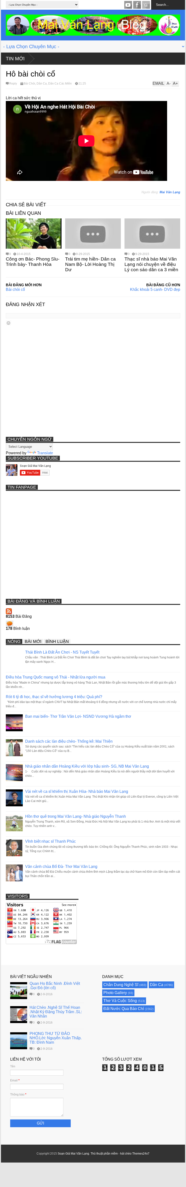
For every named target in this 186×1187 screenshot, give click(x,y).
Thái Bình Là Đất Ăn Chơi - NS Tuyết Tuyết (62, 652)
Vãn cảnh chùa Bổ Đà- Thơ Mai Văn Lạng (61, 866)
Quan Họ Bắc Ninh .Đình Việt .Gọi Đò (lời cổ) (55, 985)
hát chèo (126, 1153)
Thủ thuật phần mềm (104, 1153)
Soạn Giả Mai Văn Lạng (73, 1153)
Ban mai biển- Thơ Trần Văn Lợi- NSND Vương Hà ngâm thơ (78, 716)
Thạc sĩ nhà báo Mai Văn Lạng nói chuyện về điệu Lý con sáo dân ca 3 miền (151, 264)
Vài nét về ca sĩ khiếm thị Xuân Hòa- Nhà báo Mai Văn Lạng (76, 791)
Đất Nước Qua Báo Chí (123, 1009)
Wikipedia (146, 5)
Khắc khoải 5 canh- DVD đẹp (155, 289)
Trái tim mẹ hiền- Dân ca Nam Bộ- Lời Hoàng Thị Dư (90, 264)
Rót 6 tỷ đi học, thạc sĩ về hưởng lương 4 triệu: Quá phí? (54, 697)
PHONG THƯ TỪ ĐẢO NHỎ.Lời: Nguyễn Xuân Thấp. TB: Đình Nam (56, 1038)
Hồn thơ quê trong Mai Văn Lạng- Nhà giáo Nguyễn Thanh (75, 816)
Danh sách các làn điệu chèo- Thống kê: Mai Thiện (69, 741)
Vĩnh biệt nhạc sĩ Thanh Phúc (50, 841)
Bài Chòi (29, 83)
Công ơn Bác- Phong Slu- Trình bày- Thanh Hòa (32, 261)
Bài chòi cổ (15, 289)
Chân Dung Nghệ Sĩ (120, 985)
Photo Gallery (115, 993)
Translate (45, 453)
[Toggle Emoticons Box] (8, 322)
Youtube (128, 5)
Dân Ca (42, 83)
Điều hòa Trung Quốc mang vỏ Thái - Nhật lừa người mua (55, 677)
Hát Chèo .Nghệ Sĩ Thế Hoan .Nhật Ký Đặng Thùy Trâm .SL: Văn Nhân (56, 1011)
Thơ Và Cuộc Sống (120, 1001)
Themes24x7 (140, 1153)
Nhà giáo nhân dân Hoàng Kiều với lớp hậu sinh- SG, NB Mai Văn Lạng (87, 766)
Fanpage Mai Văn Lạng (137, 5)
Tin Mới (15, 58)
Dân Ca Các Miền (60, 83)
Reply (13, 83)
